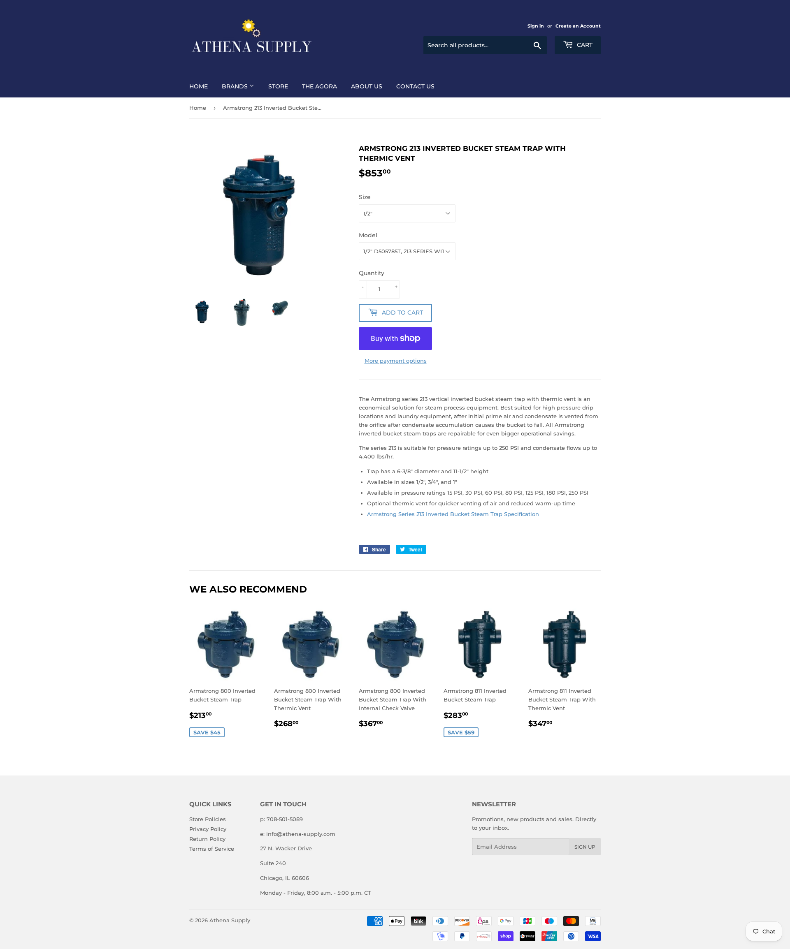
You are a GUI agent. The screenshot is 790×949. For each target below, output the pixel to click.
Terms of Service (211, 848)
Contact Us (415, 86)
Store (278, 86)
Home (198, 86)
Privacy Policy (207, 829)
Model (368, 235)
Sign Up (584, 847)
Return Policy (207, 839)
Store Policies (207, 819)
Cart (583, 45)
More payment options (396, 360)
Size (365, 197)
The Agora (319, 86)
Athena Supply (229, 920)
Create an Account (578, 26)
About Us (366, 86)
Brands (235, 86)
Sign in (535, 26)
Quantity (371, 273)
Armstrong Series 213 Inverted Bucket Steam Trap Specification (453, 514)
